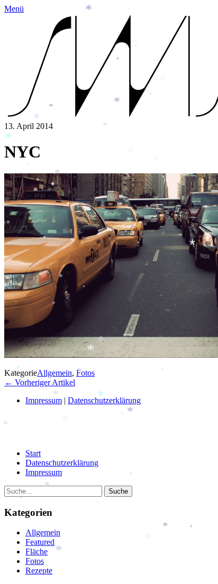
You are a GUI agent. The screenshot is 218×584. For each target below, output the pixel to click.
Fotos (85, 372)
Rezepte (38, 570)
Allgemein (54, 372)
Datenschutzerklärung (61, 462)
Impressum (43, 400)
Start (33, 453)
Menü (14, 8)
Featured (39, 541)
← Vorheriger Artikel (39, 382)
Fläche (36, 551)
